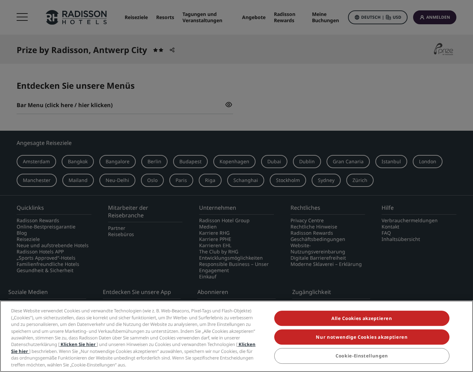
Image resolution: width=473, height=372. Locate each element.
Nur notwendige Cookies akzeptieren (362, 337)
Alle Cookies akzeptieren (361, 318)
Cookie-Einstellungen (362, 356)
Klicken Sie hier (78, 344)
